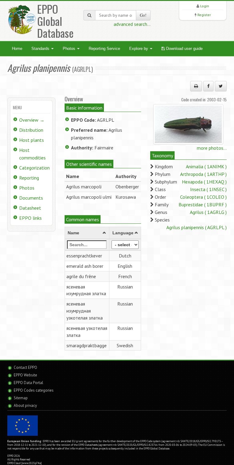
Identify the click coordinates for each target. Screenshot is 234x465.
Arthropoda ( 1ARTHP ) (203, 174)
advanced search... (132, 24)
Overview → (31, 120)
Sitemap (21, 397)
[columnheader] (87, 233)
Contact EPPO (25, 367)
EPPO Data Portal (28, 382)
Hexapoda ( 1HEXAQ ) (204, 182)
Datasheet (30, 208)
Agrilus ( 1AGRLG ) (208, 212)
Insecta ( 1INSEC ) (208, 189)
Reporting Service (104, 48)
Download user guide (184, 48)
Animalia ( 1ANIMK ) (206, 166)
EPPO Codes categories (34, 390)
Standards (41, 48)
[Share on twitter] (221, 86)
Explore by (139, 48)
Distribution (31, 130)
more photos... (212, 148)
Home (17, 48)
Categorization (34, 168)
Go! (143, 15)
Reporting (29, 178)
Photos (69, 48)
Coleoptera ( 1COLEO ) (203, 197)
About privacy (25, 405)
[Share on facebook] (208, 86)
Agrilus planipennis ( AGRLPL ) (196, 227)
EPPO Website (25, 375)
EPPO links (30, 218)
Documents (31, 198)
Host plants (31, 140)
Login (204, 6)
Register (204, 14)
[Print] (196, 86)
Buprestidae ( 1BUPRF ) (203, 204)
